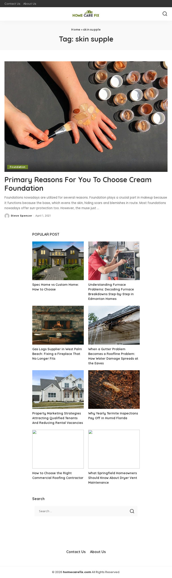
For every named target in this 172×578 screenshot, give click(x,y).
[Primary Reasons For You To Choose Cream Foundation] (86, 116)
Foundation (17, 166)
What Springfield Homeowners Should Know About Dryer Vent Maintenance (112, 478)
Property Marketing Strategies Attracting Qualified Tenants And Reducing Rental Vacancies (57, 418)
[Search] (165, 14)
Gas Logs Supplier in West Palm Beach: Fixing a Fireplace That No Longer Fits (57, 354)
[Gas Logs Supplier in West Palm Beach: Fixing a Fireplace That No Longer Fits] (58, 325)
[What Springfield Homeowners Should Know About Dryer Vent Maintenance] (114, 449)
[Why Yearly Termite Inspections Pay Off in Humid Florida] (114, 389)
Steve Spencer (21, 215)
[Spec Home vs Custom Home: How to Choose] (58, 260)
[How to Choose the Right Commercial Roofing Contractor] (58, 449)
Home (75, 29)
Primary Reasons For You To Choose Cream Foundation (78, 184)
